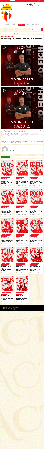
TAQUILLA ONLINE (16, 26)
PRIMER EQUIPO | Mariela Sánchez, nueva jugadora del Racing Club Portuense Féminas (22, 239)
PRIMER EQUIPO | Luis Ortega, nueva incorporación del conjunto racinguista (7, 181)
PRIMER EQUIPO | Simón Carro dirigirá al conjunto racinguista (13, 33)
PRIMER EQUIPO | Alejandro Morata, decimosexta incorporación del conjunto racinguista (7, 239)
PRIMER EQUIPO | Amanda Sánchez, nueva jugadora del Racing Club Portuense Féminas (36, 239)
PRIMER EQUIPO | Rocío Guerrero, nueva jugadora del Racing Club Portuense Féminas (36, 210)
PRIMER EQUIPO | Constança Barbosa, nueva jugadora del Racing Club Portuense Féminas (22, 297)
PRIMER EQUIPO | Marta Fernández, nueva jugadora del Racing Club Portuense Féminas (36, 181)
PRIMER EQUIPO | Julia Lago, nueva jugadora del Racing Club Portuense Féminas (7, 268)
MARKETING (27, 24)
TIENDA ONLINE (8, 26)
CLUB (2, 24)
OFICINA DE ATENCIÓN (35, 24)
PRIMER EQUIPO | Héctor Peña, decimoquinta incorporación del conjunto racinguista (22, 268)
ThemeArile (13, 309)
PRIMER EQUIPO (8, 24)
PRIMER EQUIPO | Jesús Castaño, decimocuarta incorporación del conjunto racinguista (7, 297)
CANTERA (15, 24)
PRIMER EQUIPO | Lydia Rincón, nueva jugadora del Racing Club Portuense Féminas (22, 181)
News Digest (9, 309)
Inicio (2, 33)
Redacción (4, 185)
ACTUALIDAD (21, 24)
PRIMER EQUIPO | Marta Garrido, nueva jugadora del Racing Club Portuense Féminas (22, 210)
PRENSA (2, 26)
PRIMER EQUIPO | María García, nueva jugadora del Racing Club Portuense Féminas (36, 268)
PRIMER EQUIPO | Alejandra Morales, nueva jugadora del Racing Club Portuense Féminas (7, 210)
